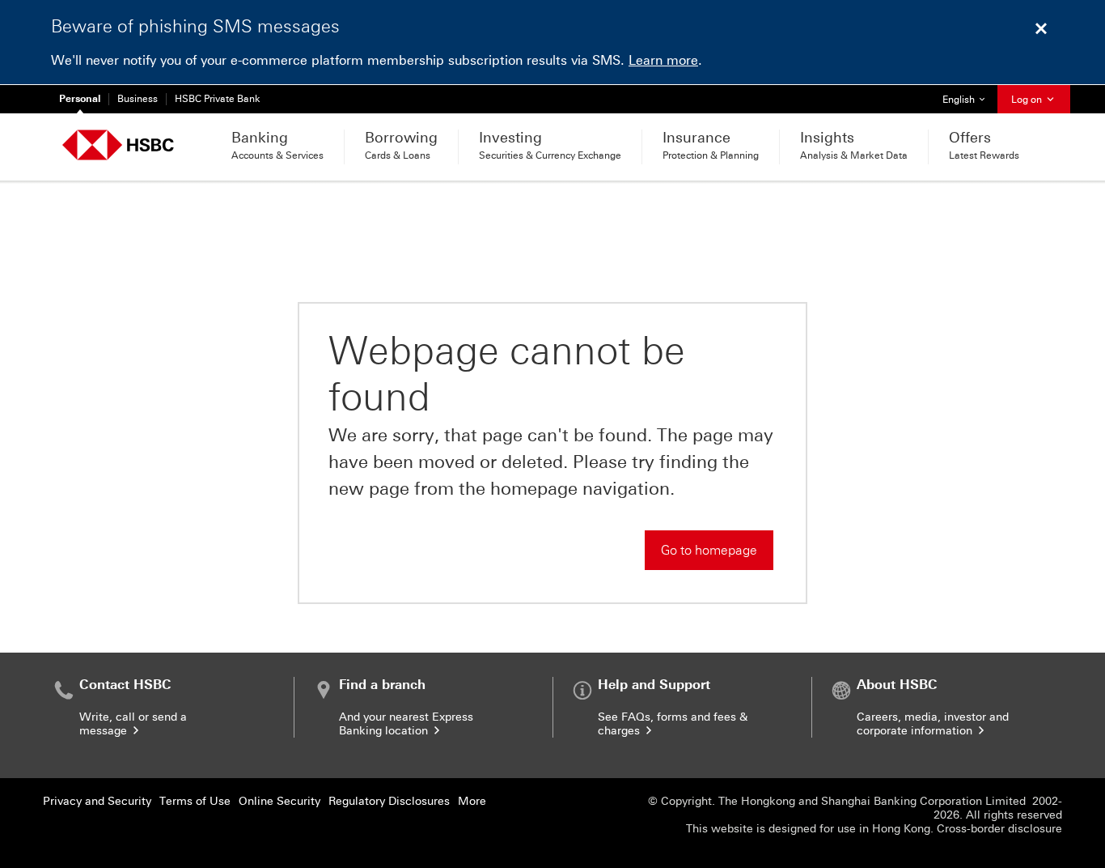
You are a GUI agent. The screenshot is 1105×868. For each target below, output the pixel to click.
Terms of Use (195, 801)
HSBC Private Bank (217, 98)
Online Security (279, 801)
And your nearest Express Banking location (406, 724)
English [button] (969, 99)
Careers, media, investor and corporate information (933, 724)
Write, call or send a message (133, 724)
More (472, 801)
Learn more (663, 60)
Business (137, 98)
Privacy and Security (97, 801)
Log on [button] (1027, 99)
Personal (79, 98)
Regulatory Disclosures (389, 801)
